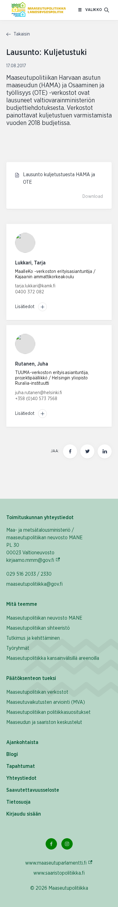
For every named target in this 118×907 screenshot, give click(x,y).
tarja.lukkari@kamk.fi (35, 286)
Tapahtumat (20, 766)
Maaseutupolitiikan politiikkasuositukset (48, 712)
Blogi (12, 754)
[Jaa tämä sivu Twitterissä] (87, 451)
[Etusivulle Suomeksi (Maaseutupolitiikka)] (38, 10)
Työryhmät (17, 648)
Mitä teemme (21, 604)
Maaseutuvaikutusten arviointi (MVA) (45, 702)
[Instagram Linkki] (67, 844)
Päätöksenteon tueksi (31, 678)
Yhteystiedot (21, 778)
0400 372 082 (29, 292)
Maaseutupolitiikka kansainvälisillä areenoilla (52, 658)
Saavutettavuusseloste (32, 790)
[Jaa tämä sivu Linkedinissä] (105, 451)
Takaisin (21, 34)
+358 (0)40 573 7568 (36, 399)
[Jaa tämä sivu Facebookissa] (70, 451)
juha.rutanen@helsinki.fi (38, 393)
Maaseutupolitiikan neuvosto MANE (44, 618)
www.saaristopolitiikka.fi (59, 873)
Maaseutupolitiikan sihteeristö (38, 628)
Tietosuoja (18, 802)
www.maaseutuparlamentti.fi (59, 863)
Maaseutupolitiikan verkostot (37, 692)
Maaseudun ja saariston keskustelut (44, 722)
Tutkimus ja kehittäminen (33, 638)
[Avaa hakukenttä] (107, 10)
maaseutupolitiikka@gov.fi (34, 584)
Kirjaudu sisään (23, 814)
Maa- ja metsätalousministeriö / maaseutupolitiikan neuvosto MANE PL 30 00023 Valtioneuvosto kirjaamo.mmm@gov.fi (47, 545)
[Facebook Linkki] (51, 844)
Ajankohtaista (22, 742)
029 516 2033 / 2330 (29, 574)
